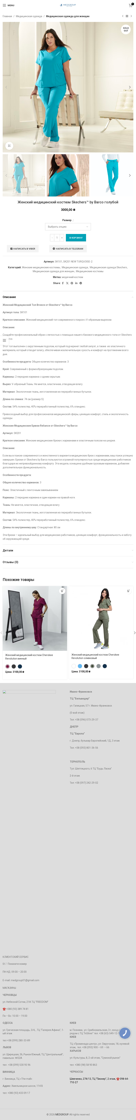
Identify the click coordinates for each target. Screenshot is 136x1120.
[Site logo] (68, 5)
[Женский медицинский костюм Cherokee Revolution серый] (86, 666)
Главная (7, 16)
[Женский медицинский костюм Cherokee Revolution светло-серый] (98, 666)
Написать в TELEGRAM (69, 248)
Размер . (67, 220)
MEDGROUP (61, 1114)
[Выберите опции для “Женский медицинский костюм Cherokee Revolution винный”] (62, 591)
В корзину (76, 237)
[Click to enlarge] (9, 146)
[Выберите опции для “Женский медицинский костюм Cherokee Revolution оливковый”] (128, 591)
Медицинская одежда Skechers (108, 267)
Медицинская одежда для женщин (67, 16)
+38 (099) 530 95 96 (19, 1064)
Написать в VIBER (24, 248)
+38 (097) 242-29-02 (86, 782)
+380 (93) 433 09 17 (19, 1093)
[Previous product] (123, 16)
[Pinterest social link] (72, 283)
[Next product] (131, 16)
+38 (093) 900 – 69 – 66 (95, 1047)
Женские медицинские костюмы (41, 267)
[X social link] (67, 283)
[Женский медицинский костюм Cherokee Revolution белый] (74, 666)
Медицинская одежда (29, 16)
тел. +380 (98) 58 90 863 (83, 1064)
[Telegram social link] (80, 283)
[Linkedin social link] (76, 283)
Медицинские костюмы (89, 271)
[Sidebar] (4, 340)
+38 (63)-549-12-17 (110, 1033)
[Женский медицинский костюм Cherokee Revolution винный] (7, 666)
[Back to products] (127, 16)
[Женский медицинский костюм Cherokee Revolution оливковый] (92, 666)
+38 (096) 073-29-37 (86, 719)
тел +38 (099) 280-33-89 (16, 1040)
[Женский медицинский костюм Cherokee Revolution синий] (20, 666)
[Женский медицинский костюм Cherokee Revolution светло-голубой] (80, 666)
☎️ (4, 1009)
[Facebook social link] (63, 283)
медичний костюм (72, 277)
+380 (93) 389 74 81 (17, 1009)
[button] (6, 87)
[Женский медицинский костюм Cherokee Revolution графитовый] (14, 666)
